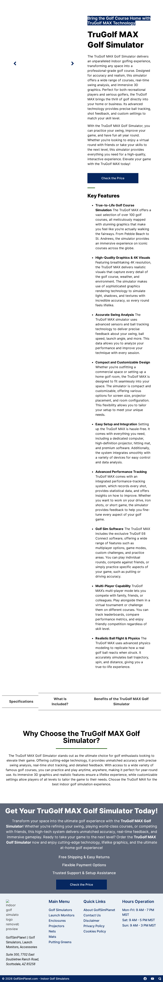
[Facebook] (145, 978)
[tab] (20, 702)
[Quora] (160, 978)
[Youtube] (152, 978)
